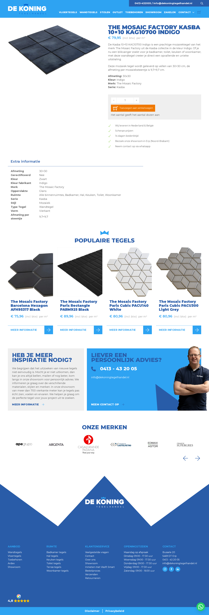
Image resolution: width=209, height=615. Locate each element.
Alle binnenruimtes (51, 195)
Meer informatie (24, 330)
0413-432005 (143, 3)
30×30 (43, 171)
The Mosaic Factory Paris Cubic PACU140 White (129, 306)
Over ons (90, 559)
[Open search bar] (201, 3)
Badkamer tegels (56, 552)
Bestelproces (92, 570)
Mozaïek (44, 203)
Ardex (11, 563)
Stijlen (105, 12)
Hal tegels (52, 556)
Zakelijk (170, 12)
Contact (184, 12)
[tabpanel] (75, 195)
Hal (82, 195)
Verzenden (91, 574)
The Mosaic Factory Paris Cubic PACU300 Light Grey (178, 306)
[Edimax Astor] (153, 444)
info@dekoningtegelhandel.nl (172, 3)
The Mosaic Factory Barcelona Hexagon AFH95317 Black (29, 306)
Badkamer (72, 195)
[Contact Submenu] (193, 12)
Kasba (121, 87)
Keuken (90, 195)
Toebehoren (134, 12)
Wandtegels (88, 12)
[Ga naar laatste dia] (185, 458)
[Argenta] (56, 444)
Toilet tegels (53, 563)
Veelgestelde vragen (97, 552)
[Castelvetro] (120, 444)
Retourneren (92, 578)
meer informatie (25, 404)
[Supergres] (185, 444)
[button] (97, 28)
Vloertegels (68, 12)
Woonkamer (113, 195)
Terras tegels (53, 567)
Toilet (100, 195)
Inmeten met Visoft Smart (100, 567)
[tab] (25, 161)
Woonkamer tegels (57, 570)
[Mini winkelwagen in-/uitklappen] (199, 12)
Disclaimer (92, 611)
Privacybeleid (114, 611)
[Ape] (24, 444)
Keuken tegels (54, 559)
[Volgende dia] (197, 458)
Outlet (118, 12)
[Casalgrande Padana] (88, 444)
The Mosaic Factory (129, 83)
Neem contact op (105, 404)
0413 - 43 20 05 (171, 559)
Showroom (153, 12)
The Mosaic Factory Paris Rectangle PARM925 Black (78, 306)
